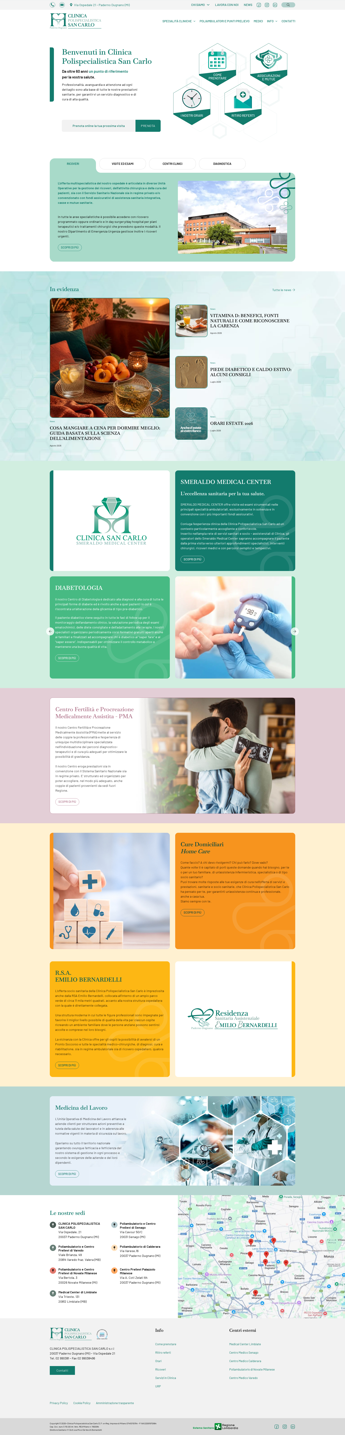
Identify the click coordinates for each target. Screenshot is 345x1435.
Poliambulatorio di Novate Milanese (252, 1369)
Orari (158, 1361)
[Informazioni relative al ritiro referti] (247, 109)
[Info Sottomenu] (276, 21)
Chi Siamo (198, 4)
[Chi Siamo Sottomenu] (208, 4)
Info (270, 21)
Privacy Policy (59, 1403)
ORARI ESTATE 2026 (231, 423)
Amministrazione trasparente (115, 1403)
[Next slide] (295, 631)
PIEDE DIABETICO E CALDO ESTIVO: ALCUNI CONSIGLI (250, 372)
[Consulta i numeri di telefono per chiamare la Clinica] (52, 5)
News (248, 4)
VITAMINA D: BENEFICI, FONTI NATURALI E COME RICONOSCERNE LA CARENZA (249, 321)
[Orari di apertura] (195, 109)
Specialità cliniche (177, 21)
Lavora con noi (226, 4)
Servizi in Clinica (165, 1378)
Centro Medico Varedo (243, 1378)
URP (158, 1386)
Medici (258, 21)
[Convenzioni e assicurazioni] (272, 64)
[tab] (73, 163)
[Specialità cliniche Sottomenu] (194, 21)
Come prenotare (165, 1344)
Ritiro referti (163, 1352)
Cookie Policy (82, 1403)
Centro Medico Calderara (245, 1361)
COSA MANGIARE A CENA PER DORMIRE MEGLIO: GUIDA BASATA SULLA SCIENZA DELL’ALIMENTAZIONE (105, 433)
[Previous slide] (50, 631)
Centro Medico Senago (243, 1352)
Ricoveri (160, 1369)
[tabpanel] (172, 217)
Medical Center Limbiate (245, 1344)
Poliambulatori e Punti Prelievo (225, 21)
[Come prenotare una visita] (221, 64)
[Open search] (288, 4)
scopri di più (70, 247)
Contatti (288, 21)
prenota (148, 126)
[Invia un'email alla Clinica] (62, 5)
